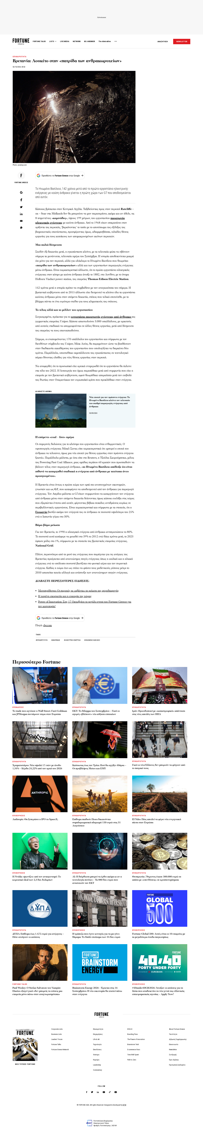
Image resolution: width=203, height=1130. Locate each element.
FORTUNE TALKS (39, 41)
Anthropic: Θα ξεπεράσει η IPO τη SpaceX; (35, 819)
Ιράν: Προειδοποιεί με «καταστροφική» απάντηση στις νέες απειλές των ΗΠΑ (158, 712)
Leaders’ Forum (56, 1039)
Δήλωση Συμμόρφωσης (178, 1039)
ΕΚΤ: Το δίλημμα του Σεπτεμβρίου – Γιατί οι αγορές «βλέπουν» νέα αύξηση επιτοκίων (96, 712)
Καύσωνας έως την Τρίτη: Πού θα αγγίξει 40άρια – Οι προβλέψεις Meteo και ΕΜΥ (99, 767)
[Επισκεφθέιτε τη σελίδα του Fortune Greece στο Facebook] (86, 1092)
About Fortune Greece (177, 1029)
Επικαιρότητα (98, 1029)
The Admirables (104, 41)
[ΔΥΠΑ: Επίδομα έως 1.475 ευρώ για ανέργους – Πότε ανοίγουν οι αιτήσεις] (40, 908)
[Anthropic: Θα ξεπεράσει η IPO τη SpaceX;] (40, 794)
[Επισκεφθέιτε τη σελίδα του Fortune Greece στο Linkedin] (98, 1092)
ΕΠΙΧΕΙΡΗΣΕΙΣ (18, 816)
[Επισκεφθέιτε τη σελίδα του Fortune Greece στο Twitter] (92, 1092)
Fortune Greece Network (60, 1049)
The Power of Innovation (136, 1039)
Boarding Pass (132, 1034)
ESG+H (129, 1029)
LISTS (51, 41)
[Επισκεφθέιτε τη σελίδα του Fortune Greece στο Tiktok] (110, 1092)
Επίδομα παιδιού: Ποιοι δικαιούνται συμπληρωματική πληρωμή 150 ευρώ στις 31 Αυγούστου (96, 822)
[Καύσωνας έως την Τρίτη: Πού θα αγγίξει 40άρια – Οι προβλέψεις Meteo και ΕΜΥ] (99, 739)
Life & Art (96, 1039)
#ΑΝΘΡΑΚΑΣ (55, 640)
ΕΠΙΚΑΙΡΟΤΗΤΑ (19, 57)
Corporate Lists (57, 1029)
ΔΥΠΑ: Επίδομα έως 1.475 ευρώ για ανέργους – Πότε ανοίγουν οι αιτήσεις (38, 935)
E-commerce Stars (133, 1049)
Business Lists (56, 1034)
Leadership (97, 1065)
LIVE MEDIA (64, 41)
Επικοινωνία (173, 1044)
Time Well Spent (133, 1055)
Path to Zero (131, 1060)
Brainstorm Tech (133, 1044)
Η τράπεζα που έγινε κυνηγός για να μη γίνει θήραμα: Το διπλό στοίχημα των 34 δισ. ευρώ (96, 935)
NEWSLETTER (181, 41)
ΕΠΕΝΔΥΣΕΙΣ (18, 707)
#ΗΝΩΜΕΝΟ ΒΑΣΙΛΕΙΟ (92, 640)
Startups (96, 1055)
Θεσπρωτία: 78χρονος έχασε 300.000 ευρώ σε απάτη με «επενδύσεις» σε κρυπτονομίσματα (156, 878)
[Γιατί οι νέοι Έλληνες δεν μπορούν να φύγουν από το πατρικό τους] (159, 739)
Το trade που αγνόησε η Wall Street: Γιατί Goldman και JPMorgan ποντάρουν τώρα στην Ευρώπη (39, 712)
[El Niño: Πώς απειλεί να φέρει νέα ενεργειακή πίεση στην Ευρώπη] (159, 794)
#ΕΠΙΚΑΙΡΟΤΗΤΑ (42, 640)
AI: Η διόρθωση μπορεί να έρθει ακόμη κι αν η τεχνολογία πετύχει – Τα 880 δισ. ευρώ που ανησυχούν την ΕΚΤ (97, 880)
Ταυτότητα (173, 1034)
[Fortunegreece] (21, 44)
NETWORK (77, 41)
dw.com (47, 625)
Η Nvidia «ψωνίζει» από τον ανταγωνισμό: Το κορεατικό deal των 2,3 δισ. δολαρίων (36, 878)
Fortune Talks (56, 1044)
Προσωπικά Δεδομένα (177, 1065)
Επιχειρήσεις (98, 1034)
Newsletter (173, 1049)
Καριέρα (96, 1060)
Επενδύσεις (97, 1049)
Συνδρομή (172, 1055)
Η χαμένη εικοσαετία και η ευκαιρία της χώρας (65, 596)
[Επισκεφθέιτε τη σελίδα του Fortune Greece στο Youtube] (104, 1092)
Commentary (97, 1070)
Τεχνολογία (97, 1044)
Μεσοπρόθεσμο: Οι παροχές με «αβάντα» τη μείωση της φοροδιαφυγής (78, 590)
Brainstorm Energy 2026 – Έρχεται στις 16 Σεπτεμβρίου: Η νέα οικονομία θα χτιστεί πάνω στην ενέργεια (97, 991)
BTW (124, 1105)
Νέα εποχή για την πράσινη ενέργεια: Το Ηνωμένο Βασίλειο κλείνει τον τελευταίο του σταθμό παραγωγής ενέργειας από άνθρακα (109, 402)
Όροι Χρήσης (174, 1060)
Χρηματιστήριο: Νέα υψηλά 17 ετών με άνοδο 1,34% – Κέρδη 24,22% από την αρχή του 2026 (37, 767)
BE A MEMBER (89, 41)
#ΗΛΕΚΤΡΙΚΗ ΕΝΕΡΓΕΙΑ (72, 640)
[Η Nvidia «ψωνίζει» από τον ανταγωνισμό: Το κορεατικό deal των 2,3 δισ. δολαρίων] (40, 851)
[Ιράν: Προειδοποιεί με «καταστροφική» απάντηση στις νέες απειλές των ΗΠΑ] (159, 685)
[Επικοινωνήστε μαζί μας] (115, 1092)
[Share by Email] (21, 221)
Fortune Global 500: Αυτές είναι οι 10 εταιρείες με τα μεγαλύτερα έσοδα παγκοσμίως (158, 935)
